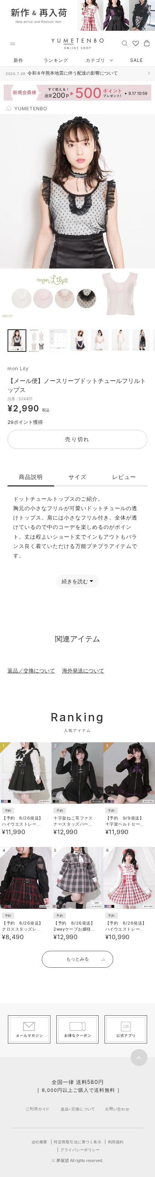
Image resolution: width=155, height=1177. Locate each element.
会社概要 (39, 1141)
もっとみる (77, 959)
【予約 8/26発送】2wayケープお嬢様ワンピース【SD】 (74, 929)
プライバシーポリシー (80, 1149)
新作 (18, 60)
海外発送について (83, 670)
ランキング (56, 60)
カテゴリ (96, 60)
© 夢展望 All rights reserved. (77, 1160)
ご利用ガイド (37, 1109)
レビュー (124, 476)
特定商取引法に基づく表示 (77, 1141)
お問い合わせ (117, 1109)
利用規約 (116, 1141)
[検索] (125, 43)
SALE (136, 60)
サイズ (77, 476)
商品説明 (31, 476)
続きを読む (75, 581)
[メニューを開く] (12, 44)
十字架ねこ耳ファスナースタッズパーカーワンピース (73, 824)
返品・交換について (78, 1109)
